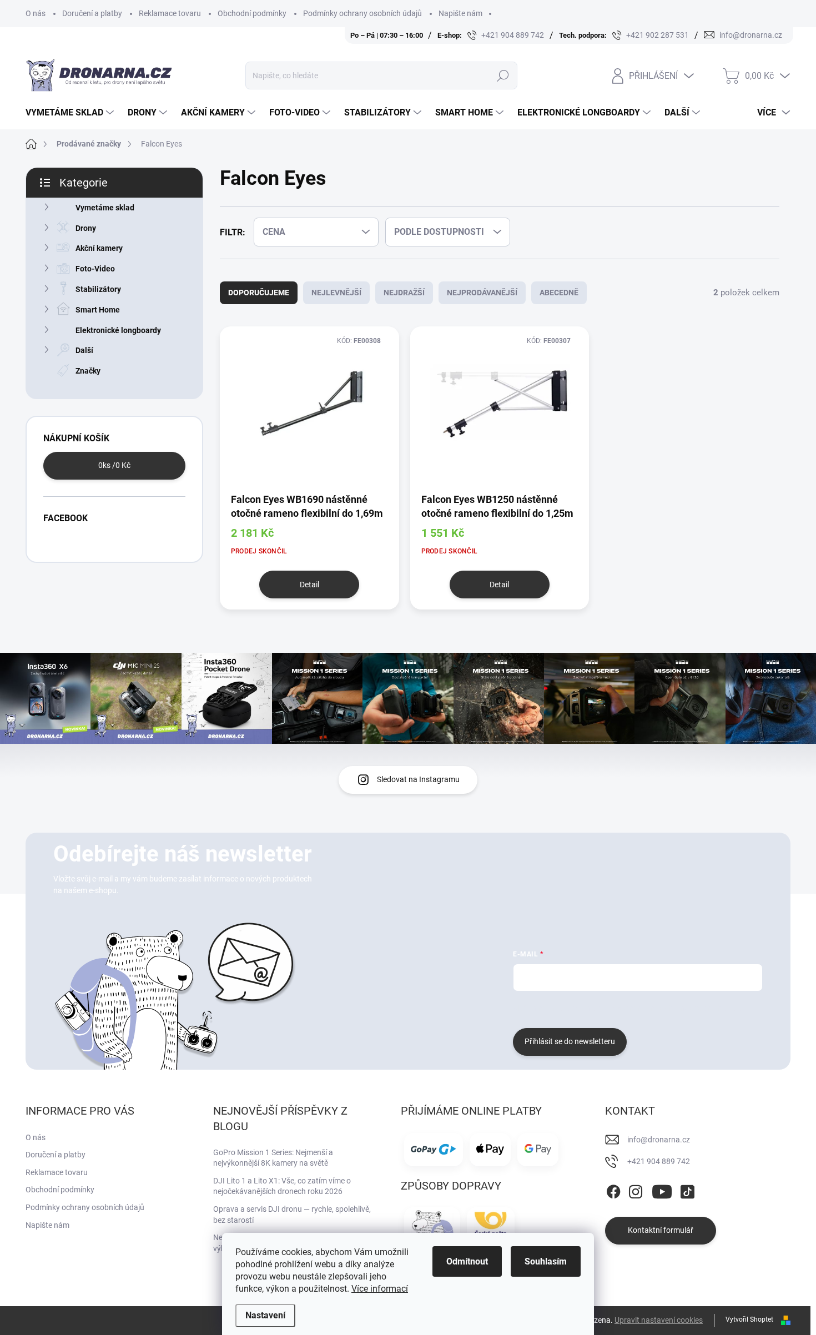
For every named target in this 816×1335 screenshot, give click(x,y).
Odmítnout (467, 1261)
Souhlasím (546, 1261)
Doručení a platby (92, 13)
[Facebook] (613, 1189)
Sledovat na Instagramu (418, 779)
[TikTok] (687, 1189)
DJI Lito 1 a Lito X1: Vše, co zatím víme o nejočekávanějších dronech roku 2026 (282, 1186)
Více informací (379, 1288)
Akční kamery (99, 248)
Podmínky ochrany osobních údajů (362, 13)
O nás (36, 13)
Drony (85, 228)
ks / (114, 465)
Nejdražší (404, 292)
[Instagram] (635, 1189)
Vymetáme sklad (104, 207)
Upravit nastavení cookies (658, 1320)
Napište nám (460, 13)
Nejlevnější (336, 292)
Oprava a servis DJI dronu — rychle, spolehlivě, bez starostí (292, 1215)
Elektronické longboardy (118, 330)
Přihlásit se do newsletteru (570, 1041)
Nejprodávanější (482, 292)
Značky (87, 370)
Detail (309, 584)
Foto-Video (95, 268)
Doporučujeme (258, 292)
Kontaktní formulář (660, 1230)
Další (84, 350)
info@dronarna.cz (658, 1139)
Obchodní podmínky (252, 13)
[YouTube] (661, 1189)
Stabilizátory (98, 289)
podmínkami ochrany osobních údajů (679, 1008)
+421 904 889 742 (658, 1161)
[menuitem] (71, 112)
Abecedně (559, 292)
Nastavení (265, 1315)
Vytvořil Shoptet (749, 1319)
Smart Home (97, 309)
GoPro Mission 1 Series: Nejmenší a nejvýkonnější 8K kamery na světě (273, 1158)
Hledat (502, 75)
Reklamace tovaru (170, 13)
